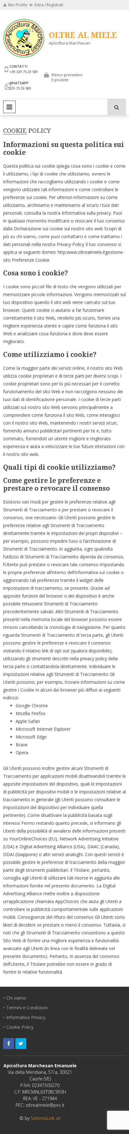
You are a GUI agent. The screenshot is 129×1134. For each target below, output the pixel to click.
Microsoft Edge (31, 737)
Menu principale (9, 107)
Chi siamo (16, 998)
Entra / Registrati (48, 5)
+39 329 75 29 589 (23, 71)
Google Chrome (32, 705)
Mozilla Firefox (30, 713)
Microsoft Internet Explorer (43, 729)
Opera (22, 752)
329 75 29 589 (20, 88)
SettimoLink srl (45, 1118)
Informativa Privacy (25, 1017)
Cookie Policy (20, 1027)
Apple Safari (28, 721)
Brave (22, 745)
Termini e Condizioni (27, 1008)
